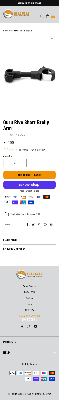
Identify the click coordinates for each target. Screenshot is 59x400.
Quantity (7, 156)
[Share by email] (51, 224)
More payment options (29, 190)
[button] (53, 16)
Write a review (38, 149)
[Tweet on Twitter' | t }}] (33, 224)
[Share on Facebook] (27, 224)
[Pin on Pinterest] (39, 224)
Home (6, 30)
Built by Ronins (29, 364)
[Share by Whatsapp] (45, 224)
